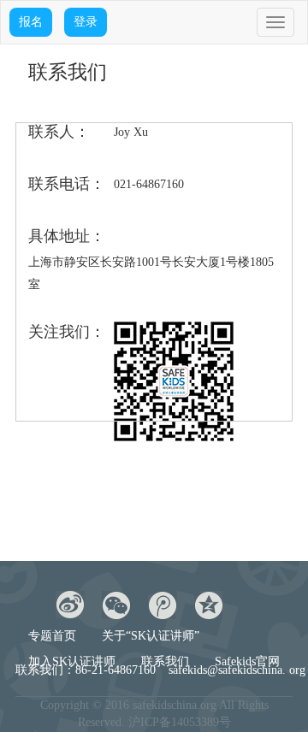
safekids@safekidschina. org (237, 670)
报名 (31, 21)
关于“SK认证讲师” (150, 635)
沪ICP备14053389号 (179, 722)
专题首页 (52, 635)
